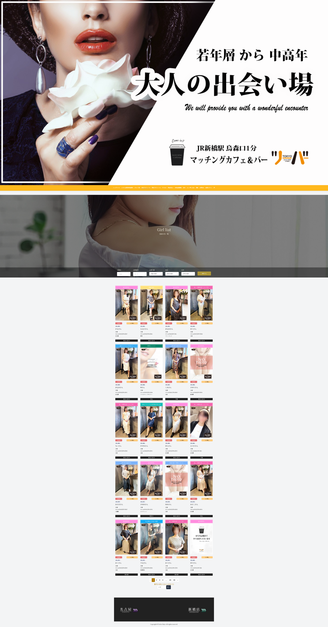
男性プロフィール (156, 187)
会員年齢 (152, 270)
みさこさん (194, 504)
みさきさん (119, 504)
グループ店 (137, 187)
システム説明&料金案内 (127, 187)
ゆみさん (168, 504)
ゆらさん (168, 446)
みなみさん (169, 329)
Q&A (184, 187)
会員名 (119, 270)
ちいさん (118, 446)
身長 (166, 270)
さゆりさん (194, 387)
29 (170, 580)
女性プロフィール (145, 187)
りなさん (143, 563)
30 (174, 580)
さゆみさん (144, 504)
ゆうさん (193, 329)
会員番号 (136, 270)
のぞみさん (144, 446)
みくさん (118, 563)
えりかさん (194, 446)
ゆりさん (193, 563)
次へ (168, 587)
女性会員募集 (178, 187)
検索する (204, 273)
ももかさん (144, 329)
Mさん (142, 387)
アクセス (164, 187)
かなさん (118, 329)
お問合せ (202, 187)
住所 (182, 270)
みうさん (168, 563)
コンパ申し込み (190, 187)
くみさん (168, 387)
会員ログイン (208, 187)
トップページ (116, 187)
